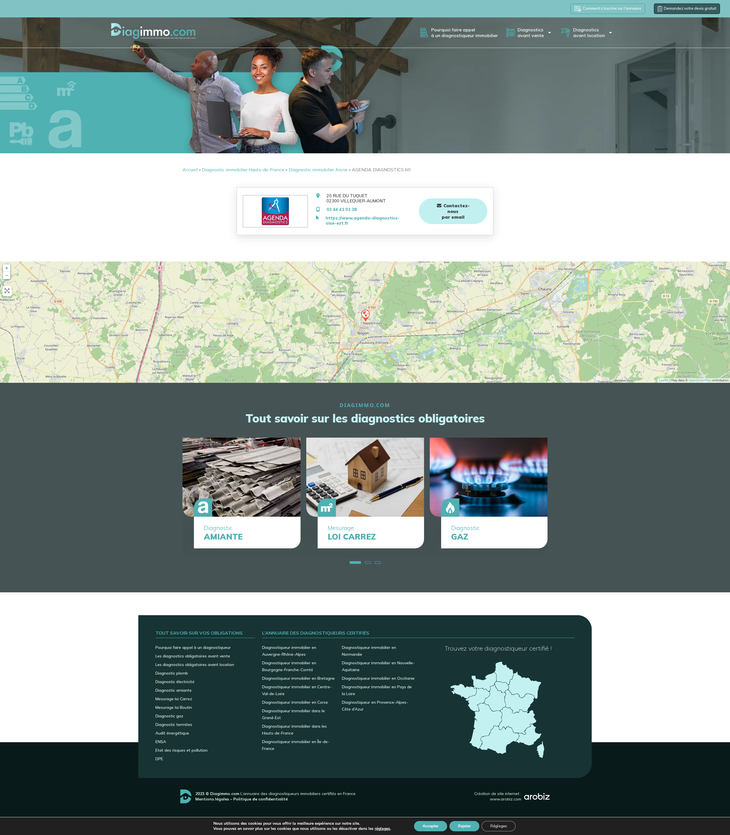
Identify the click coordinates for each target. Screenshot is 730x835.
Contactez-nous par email (456, 211)
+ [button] (6, 268)
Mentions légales (212, 799)
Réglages (498, 826)
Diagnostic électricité (174, 681)
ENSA (160, 741)
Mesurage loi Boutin (173, 707)
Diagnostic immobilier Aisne (318, 169)
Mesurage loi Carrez (173, 698)
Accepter (431, 826)
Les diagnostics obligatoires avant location (194, 664)
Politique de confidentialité (260, 799)
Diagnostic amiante (173, 690)
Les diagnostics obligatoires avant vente (192, 656)
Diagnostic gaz (169, 716)
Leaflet (664, 380)
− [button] (6, 275)
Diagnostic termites (173, 724)
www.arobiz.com (505, 799)
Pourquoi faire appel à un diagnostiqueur (193, 647)
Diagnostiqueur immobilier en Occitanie (378, 678)
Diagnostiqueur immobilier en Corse (295, 702)
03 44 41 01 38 (342, 209)
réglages (382, 828)
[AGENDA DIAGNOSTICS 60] (365, 315)
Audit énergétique (172, 733)
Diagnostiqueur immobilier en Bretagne (298, 678)
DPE (159, 758)
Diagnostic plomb (171, 673)
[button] (352, 562)
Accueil (190, 169)
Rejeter (464, 826)
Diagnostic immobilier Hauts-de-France (243, 169)
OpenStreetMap (700, 380)
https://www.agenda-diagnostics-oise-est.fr (363, 220)
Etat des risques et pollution (181, 750)
